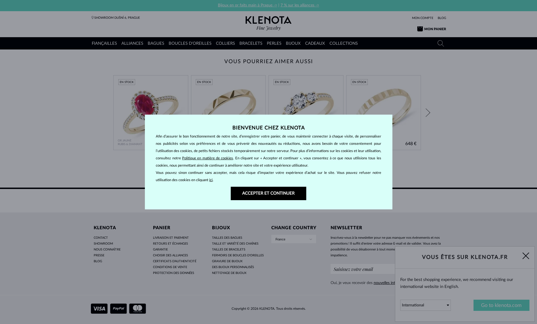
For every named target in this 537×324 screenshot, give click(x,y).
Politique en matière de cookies (207, 158)
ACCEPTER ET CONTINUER (268, 193)
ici (211, 180)
